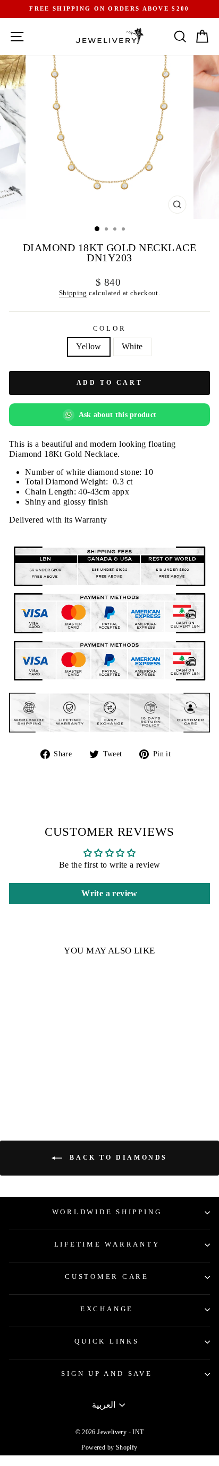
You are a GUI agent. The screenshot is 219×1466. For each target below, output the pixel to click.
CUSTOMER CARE (107, 1276)
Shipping (73, 293)
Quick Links (106, 1341)
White (132, 346)
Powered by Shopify (109, 1447)
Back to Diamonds (116, 1157)
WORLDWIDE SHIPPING (107, 1212)
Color (110, 328)
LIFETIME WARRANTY (107, 1244)
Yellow (88, 346)
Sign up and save (106, 1373)
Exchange (106, 1309)
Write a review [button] (109, 893)
